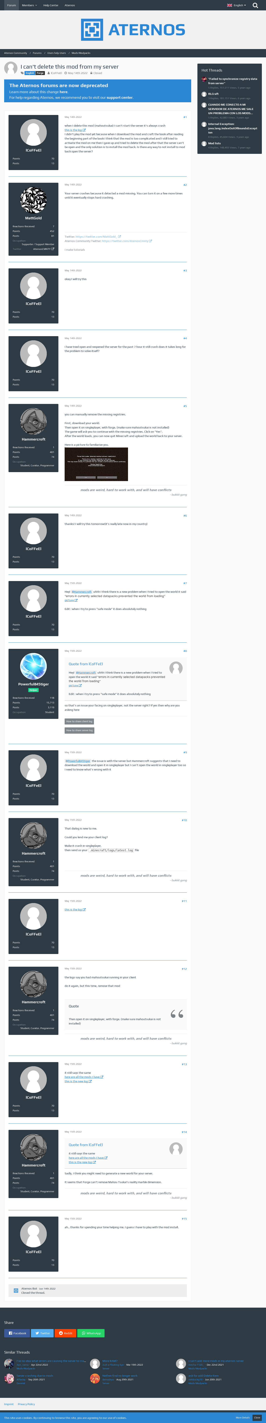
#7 (185, 583)
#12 (184, 968)
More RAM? (109, 1361)
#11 (184, 901)
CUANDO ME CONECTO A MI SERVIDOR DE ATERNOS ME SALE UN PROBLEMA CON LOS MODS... (231, 109)
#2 (185, 184)
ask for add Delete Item (203, 1375)
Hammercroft (83, 591)
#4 (185, 338)
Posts (16, 163)
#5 (185, 406)
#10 (184, 820)
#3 (185, 270)
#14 (184, 1132)
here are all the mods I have (82, 1077)
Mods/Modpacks (26, 1368)
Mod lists (214, 143)
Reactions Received (23, 226)
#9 (185, 752)
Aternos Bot (29, 1288)
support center (120, 97)
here (64, 92)
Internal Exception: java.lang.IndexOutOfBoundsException (232, 128)
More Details (243, 1417)
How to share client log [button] (79, 721)
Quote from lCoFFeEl (86, 664)
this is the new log (76, 1081)
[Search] (255, 5)
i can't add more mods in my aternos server (216, 1361)
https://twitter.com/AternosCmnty (125, 241)
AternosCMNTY (41, 249)
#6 (185, 515)
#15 (184, 1218)
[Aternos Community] (133, 30)
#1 (185, 117)
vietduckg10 (195, 1379)
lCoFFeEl (56, 73)
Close (257, 1417)
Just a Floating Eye (113, 1364)
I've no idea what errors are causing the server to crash (52, 1361)
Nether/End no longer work (119, 1375)
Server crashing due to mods (35, 1375)
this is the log (73, 130)
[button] (236, 5)
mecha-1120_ (196, 1364)
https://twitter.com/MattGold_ (96, 236)
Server (105, 1368)
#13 (184, 1064)
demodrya (108, 1379)
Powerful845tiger (79, 761)
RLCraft (213, 93)
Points (16, 158)
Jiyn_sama (22, 1364)
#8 (185, 651)
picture (69, 600)
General (21, 1383)
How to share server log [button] (79, 730)
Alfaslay (21, 1379)
